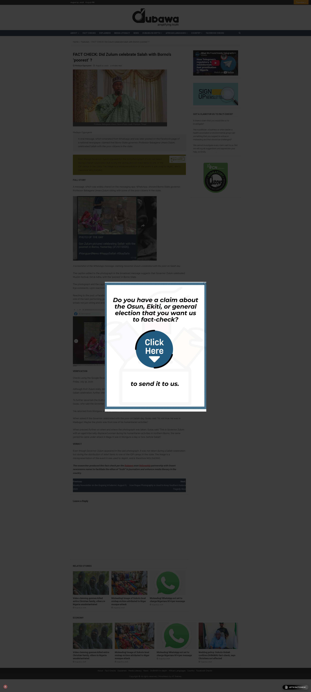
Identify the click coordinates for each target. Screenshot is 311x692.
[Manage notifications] (5, 687)
